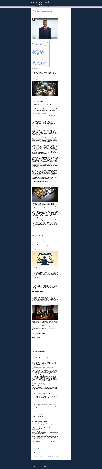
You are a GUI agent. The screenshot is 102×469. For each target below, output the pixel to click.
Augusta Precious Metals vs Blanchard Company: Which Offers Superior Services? (45, 456)
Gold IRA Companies (38, 6)
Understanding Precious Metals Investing (39, 49)
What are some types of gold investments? (39, 64)
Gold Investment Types (37, 50)
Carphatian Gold (55, 441)
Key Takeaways (35, 43)
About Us (45, 6)
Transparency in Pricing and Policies (38, 54)
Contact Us (50, 6)
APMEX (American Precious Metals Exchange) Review (41, 45)
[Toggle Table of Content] (48, 42)
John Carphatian (36, 441)
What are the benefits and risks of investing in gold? (40, 65)
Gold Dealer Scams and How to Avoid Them (39, 55)
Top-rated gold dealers (35, 101)
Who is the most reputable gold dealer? (39, 61)
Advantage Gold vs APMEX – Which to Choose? (40, 455)
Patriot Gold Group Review (37, 47)
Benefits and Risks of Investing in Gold (39, 51)
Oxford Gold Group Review (37, 48)
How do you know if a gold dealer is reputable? (40, 62)
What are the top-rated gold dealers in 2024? (40, 63)
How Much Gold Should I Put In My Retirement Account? (41, 454)
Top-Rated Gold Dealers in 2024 (37, 44)
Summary (34, 59)
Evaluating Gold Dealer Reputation (38, 53)
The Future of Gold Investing (37, 58)
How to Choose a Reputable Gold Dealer (39, 52)
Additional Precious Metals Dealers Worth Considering (41, 57)
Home (33, 6)
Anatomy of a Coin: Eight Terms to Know (39, 453)
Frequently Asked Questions (37, 60)
